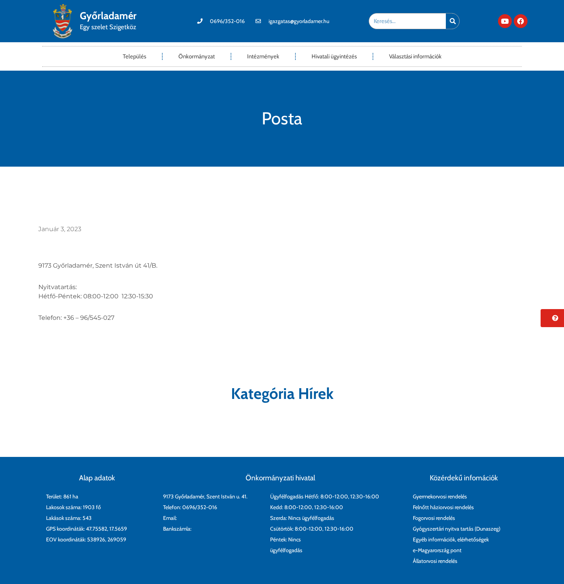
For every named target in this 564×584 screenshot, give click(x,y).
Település (134, 56)
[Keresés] (452, 21)
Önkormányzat (196, 56)
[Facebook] (521, 21)
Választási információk (415, 56)
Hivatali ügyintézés (334, 56)
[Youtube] (505, 21)
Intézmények (263, 56)
